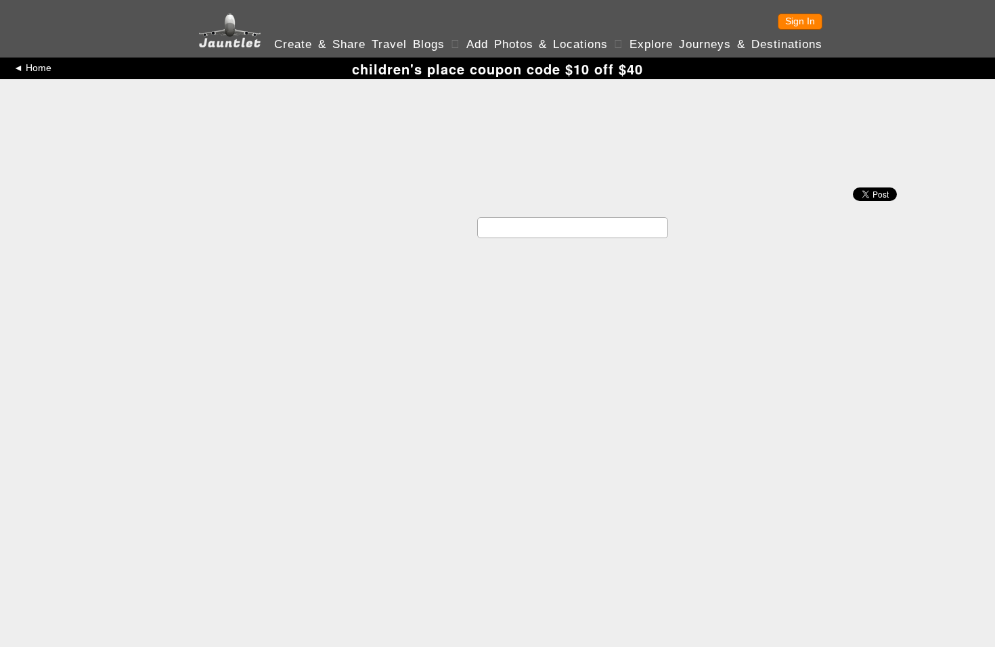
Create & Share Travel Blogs (359, 44)
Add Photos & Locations (537, 44)
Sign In (800, 21)
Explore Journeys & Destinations (725, 44)
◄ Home (32, 67)
